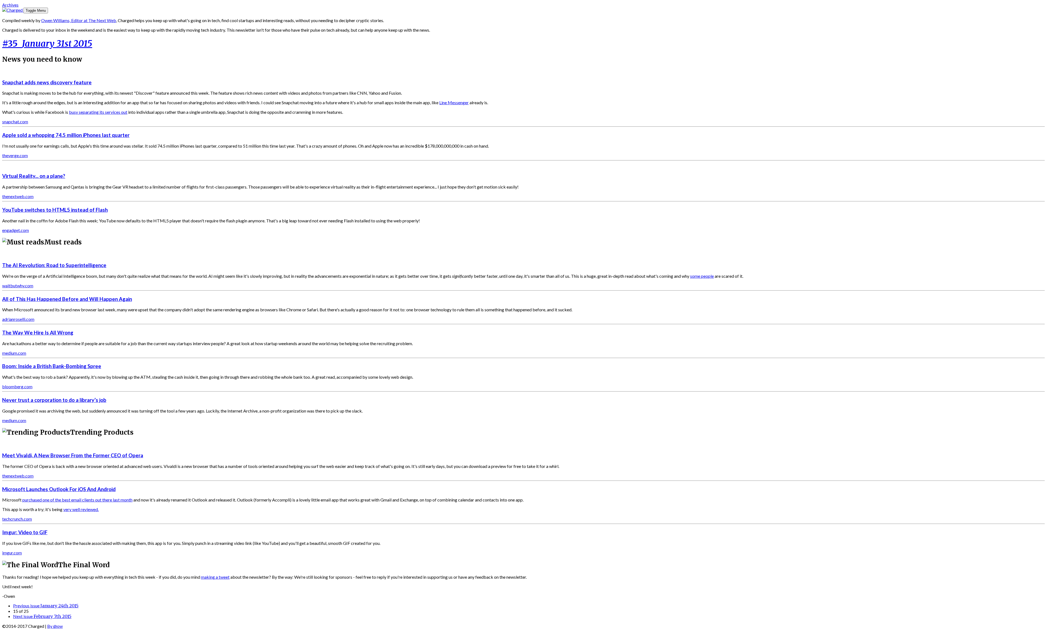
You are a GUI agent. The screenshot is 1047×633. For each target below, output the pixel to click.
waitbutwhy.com (17, 285)
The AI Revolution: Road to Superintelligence (54, 265)
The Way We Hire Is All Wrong (37, 333)
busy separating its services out (98, 112)
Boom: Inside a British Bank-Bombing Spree (51, 366)
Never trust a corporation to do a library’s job (54, 400)
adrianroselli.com (18, 319)
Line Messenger (454, 102)
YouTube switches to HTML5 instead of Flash (55, 210)
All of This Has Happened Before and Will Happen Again (67, 299)
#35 (47, 43)
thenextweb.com (18, 196)
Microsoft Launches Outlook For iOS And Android (59, 489)
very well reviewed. (81, 509)
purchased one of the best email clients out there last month (77, 499)
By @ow (55, 626)
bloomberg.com (17, 386)
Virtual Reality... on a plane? (33, 176)
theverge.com (15, 155)
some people (702, 276)
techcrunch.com (17, 518)
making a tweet (215, 577)
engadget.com (15, 230)
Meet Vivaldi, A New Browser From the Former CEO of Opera (72, 455)
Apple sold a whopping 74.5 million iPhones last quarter (66, 135)
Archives (10, 4)
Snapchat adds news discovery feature (47, 82)
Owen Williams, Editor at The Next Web (78, 20)
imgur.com (12, 552)
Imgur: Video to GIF (24, 532)
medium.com (14, 353)
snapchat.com (15, 121)
